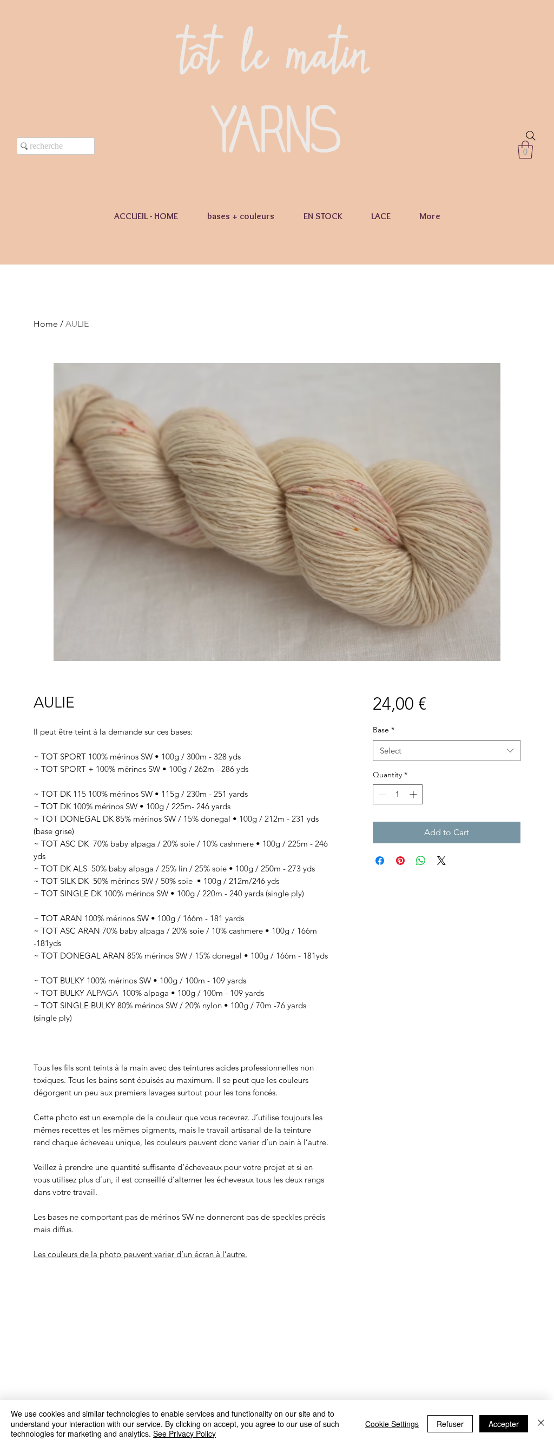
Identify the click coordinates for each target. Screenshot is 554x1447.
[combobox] (446, 750)
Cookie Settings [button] (392, 1423)
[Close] (541, 1423)
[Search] (530, 135)
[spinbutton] (397, 794)
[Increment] (414, 794)
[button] (525, 149)
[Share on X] (441, 860)
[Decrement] (381, 794)
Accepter (504, 1423)
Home (46, 324)
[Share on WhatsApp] (420, 860)
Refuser (450, 1423)
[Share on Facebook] (379, 860)
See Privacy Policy (184, 1433)
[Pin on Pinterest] (400, 860)
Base (383, 730)
